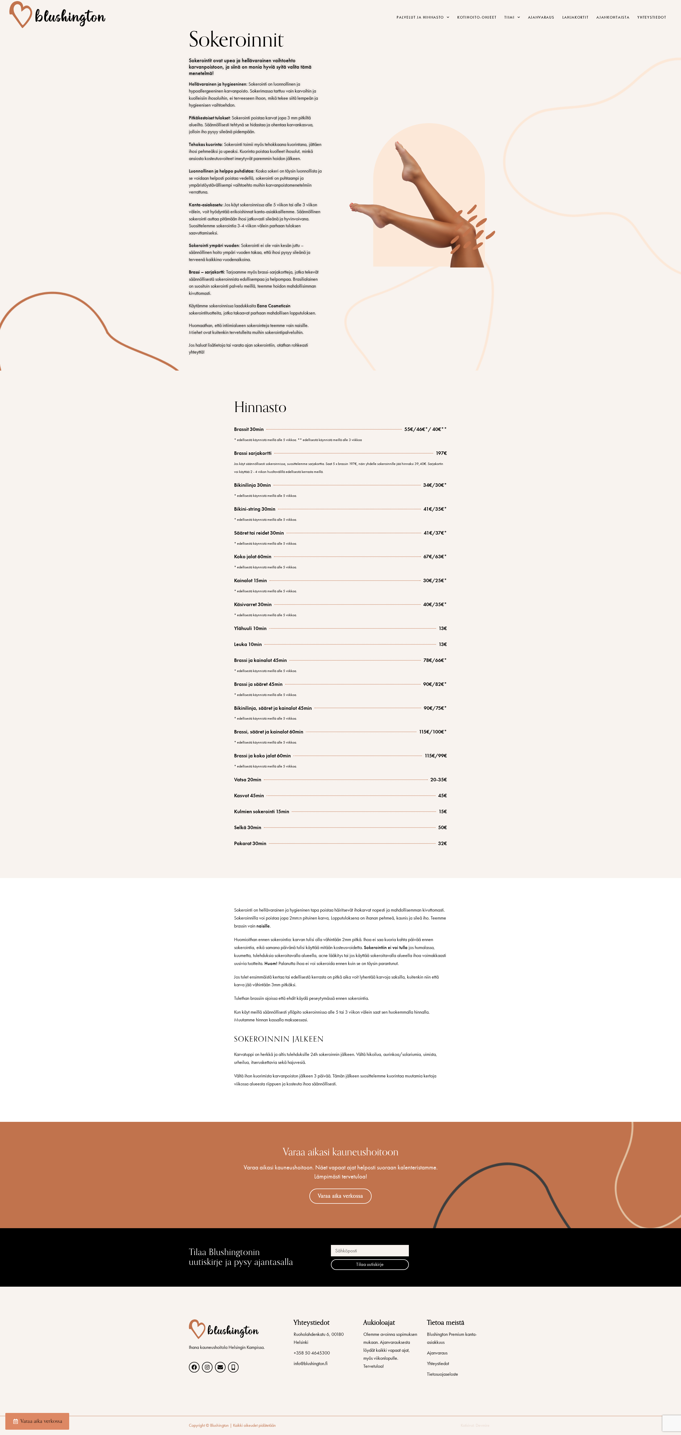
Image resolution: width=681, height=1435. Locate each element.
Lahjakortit (575, 17)
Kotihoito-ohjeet (476, 17)
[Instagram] (207, 1367)
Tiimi (509, 17)
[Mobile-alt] (233, 1367)
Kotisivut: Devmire (475, 1425)
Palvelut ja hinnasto (420, 17)
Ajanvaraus (541, 17)
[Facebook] (194, 1367)
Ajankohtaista (612, 17)
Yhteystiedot (651, 17)
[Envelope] (220, 1367)
